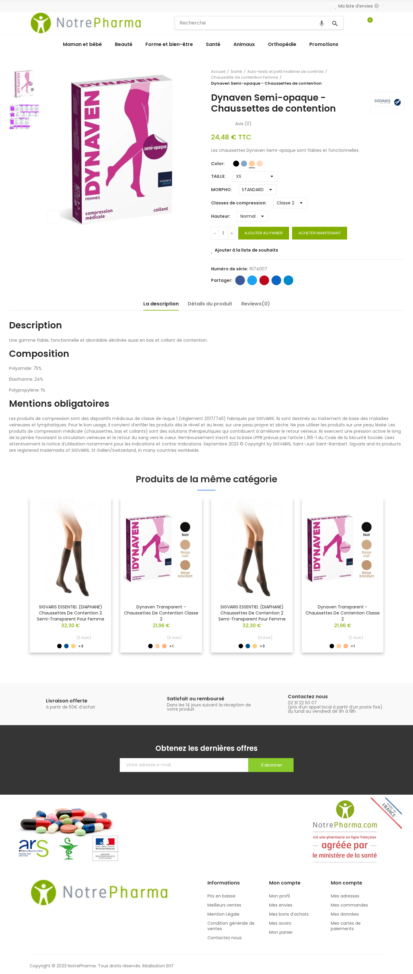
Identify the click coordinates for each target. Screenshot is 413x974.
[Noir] (236, 164)
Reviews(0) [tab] (255, 303)
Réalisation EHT (158, 966)
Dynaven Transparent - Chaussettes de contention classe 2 (161, 613)
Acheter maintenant (319, 233)
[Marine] (244, 164)
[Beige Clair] (252, 164)
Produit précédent (393, 77)
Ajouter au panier (264, 233)
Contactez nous (308, 696)
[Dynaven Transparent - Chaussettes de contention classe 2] (161, 548)
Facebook (240, 280)
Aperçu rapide (96, 520)
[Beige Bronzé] (260, 164)
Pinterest (264, 280)
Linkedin (276, 280)
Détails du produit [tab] (210, 303)
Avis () (243, 124)
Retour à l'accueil (401, 77)
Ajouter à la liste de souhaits (246, 250)
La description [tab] (161, 303)
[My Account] (380, 23)
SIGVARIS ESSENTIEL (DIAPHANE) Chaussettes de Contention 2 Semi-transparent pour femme (70, 613)
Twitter (252, 280)
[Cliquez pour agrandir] (53, 217)
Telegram (288, 280)
